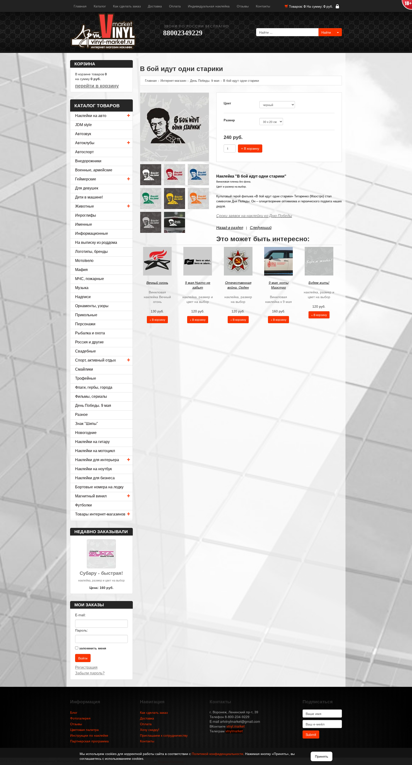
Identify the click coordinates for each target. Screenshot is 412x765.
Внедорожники (88, 161)
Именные (83, 224)
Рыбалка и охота (90, 333)
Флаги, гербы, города (93, 387)
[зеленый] (150, 198)
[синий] (198, 174)
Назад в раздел (229, 228)
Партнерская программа (89, 741)
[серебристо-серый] (150, 221)
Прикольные (86, 315)
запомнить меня (92, 648)
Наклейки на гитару (92, 442)
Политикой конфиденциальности (217, 754)
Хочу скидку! (149, 729)
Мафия (81, 270)
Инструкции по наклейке (89, 735)
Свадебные (85, 351)
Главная (80, 6)
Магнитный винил (91, 496)
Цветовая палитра (84, 729)
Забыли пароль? (90, 673)
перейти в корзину (97, 85)
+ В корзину (250, 148)
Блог (73, 712)
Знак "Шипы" (86, 424)
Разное (81, 415)
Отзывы (243, 6)
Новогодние (86, 433)
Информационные (91, 233)
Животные (84, 206)
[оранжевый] (198, 198)
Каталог (100, 6)
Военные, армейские (93, 170)
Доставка (155, 6)
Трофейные (85, 378)
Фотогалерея (80, 718)
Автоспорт (84, 152)
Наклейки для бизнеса (95, 478)
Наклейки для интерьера (97, 460)
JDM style (83, 125)
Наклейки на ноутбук (93, 469)
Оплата (175, 6)
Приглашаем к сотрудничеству (164, 735)
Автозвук (83, 134)
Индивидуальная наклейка (209, 6)
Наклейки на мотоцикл (95, 451)
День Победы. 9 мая (93, 405)
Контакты (263, 6)
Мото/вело (84, 261)
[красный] (174, 174)
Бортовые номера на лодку (99, 487)
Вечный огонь (157, 283)
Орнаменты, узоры (91, 306)
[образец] (174, 221)
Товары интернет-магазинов (100, 514)
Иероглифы (85, 215)
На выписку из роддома (96, 242)
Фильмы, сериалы (91, 396)
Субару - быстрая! (101, 573)
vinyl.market (236, 726)
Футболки (83, 505)
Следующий (261, 228)
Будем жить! (319, 283)
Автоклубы (84, 143)
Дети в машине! (89, 197)
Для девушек (86, 188)
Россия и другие (89, 342)
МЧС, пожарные (89, 279)
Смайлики (84, 369)
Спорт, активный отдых (95, 360)
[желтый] (174, 198)
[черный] (174, 126)
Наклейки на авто (90, 116)
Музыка (81, 288)
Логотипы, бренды (91, 252)
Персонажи (85, 324)
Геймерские (85, 179)
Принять (321, 756)
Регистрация (86, 667)
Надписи (83, 297)
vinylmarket (234, 731)
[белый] (150, 174)
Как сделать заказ (127, 6)
